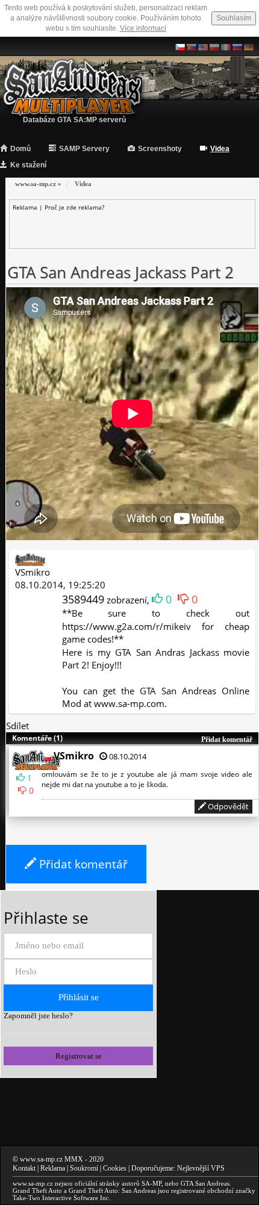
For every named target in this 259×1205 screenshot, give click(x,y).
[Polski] (214, 46)
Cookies (114, 1168)
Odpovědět (227, 806)
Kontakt (24, 1168)
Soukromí (84, 1168)
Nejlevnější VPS (201, 1168)
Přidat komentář (82, 864)
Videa (219, 149)
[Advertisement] (136, 226)
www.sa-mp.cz (41, 1159)
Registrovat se (78, 1055)
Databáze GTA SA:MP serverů (74, 120)
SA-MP (151, 1183)
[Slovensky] (191, 46)
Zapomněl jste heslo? (38, 1015)
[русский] (237, 46)
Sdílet (17, 726)
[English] (203, 46)
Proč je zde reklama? (74, 207)
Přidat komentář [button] (226, 739)
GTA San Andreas (205, 1183)
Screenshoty (160, 149)
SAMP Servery (84, 149)
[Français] (226, 46)
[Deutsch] (249, 46)
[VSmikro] (30, 559)
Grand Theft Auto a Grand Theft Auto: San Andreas (84, 1190)
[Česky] (180, 46)
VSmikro (32, 572)
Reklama (52, 1168)
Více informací (143, 28)
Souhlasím (233, 18)
